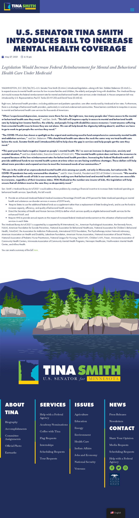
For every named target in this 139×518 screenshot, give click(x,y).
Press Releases (117, 414)
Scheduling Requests (52, 451)
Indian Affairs (83, 448)
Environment (83, 435)
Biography (11, 422)
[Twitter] (118, 467)
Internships (46, 445)
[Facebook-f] (111, 467)
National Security (85, 462)
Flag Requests (48, 438)
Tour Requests (48, 458)
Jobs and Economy (86, 455)
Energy (79, 428)
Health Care (82, 441)
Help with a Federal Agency (51, 416)
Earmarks (10, 452)
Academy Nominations (54, 424)
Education (81, 421)
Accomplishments (16, 429)
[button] (132, 9)
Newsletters (116, 421)
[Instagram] (125, 467)
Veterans (80, 468)
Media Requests (118, 445)
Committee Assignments (13, 437)
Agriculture (81, 414)
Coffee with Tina (50, 431)
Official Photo (13, 446)
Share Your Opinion (121, 438)
